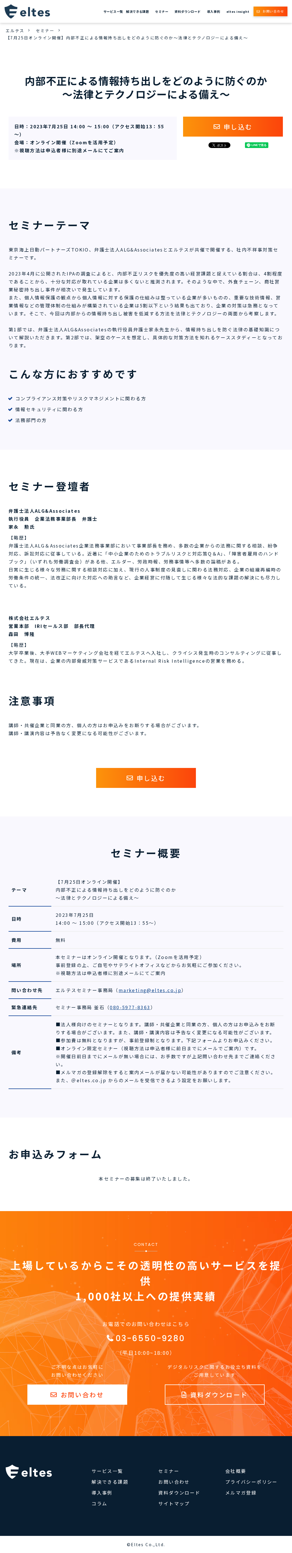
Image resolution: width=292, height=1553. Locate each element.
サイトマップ (174, 1503)
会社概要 (235, 1470)
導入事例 (213, 11)
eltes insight (237, 11)
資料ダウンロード (187, 11)
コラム (99, 1503)
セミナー (161, 11)
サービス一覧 (113, 11)
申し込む (238, 126)
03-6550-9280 (150, 1338)
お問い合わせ (273, 11)
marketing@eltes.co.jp (150, 990)
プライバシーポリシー (251, 1481)
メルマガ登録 (241, 1492)
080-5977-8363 (130, 1007)
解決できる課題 (137, 11)
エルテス (15, 30)
